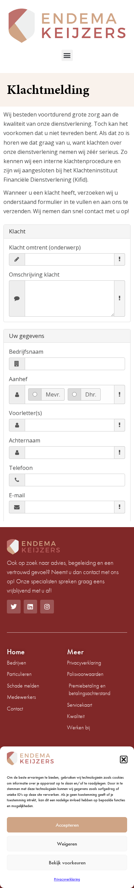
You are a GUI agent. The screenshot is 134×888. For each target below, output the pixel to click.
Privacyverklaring (67, 879)
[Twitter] (14, 606)
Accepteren (67, 825)
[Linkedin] (30, 606)
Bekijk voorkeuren (67, 862)
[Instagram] (47, 606)
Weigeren (67, 843)
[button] (123, 759)
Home (16, 652)
